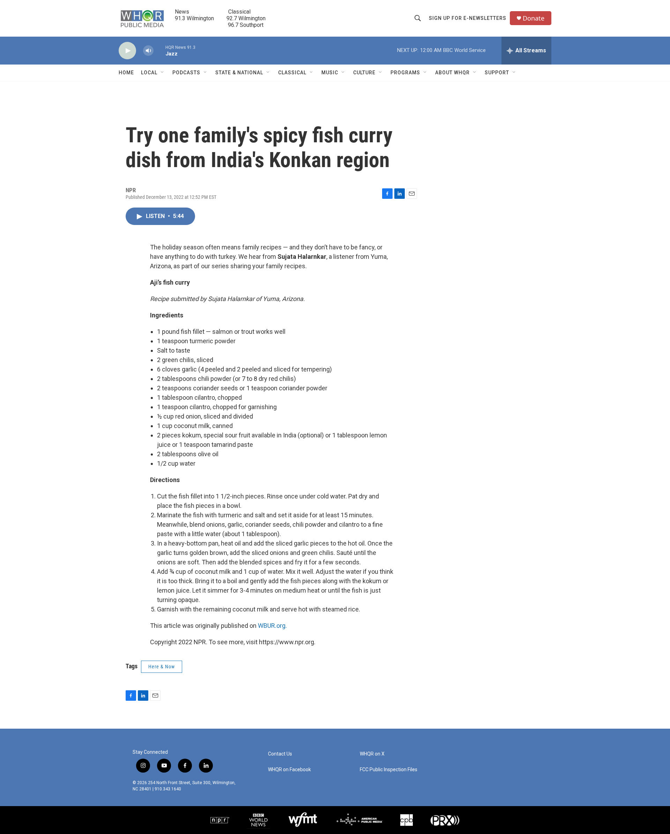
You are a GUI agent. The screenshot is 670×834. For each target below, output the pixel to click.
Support (497, 72)
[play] (127, 51)
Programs (405, 72)
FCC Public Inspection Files (388, 769)
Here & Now (161, 666)
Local (149, 72)
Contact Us (280, 754)
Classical (292, 72)
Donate (533, 18)
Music (329, 72)
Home (126, 72)
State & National (239, 72)
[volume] (148, 51)
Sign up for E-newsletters (467, 18)
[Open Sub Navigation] (162, 72)
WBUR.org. (272, 625)
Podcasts (186, 72)
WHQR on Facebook (289, 769)
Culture (364, 72)
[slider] (159, 50)
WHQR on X (372, 754)
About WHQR (452, 72)
